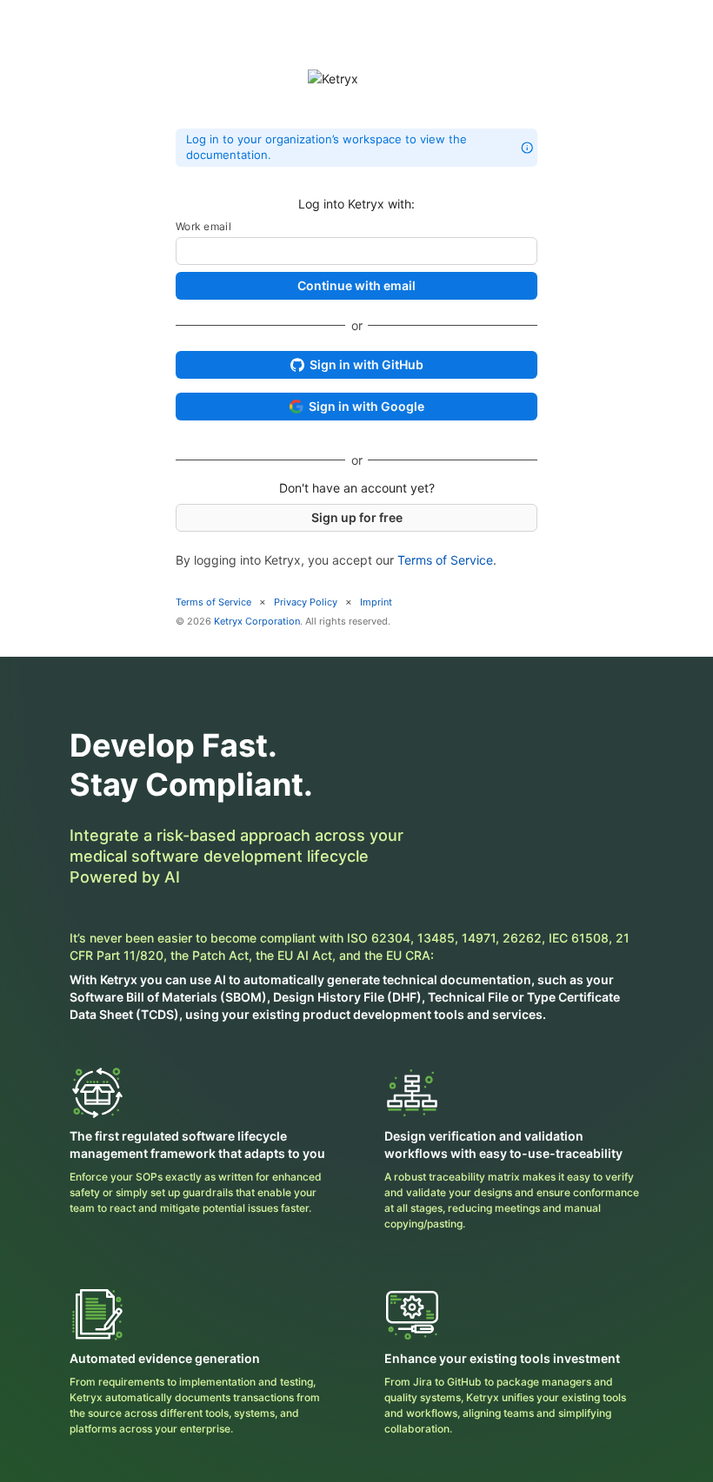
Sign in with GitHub (366, 364)
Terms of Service (445, 559)
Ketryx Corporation (257, 621)
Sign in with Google (366, 406)
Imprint (376, 602)
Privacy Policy (305, 602)
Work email (203, 226)
